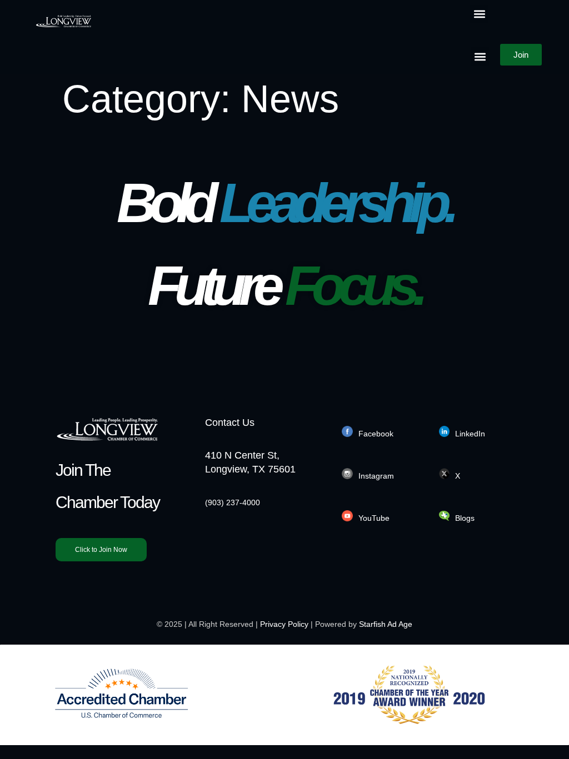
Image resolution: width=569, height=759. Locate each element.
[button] (479, 14)
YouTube (374, 518)
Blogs (465, 518)
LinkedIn (470, 433)
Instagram (376, 475)
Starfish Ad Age (385, 624)
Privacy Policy (284, 624)
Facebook (375, 433)
